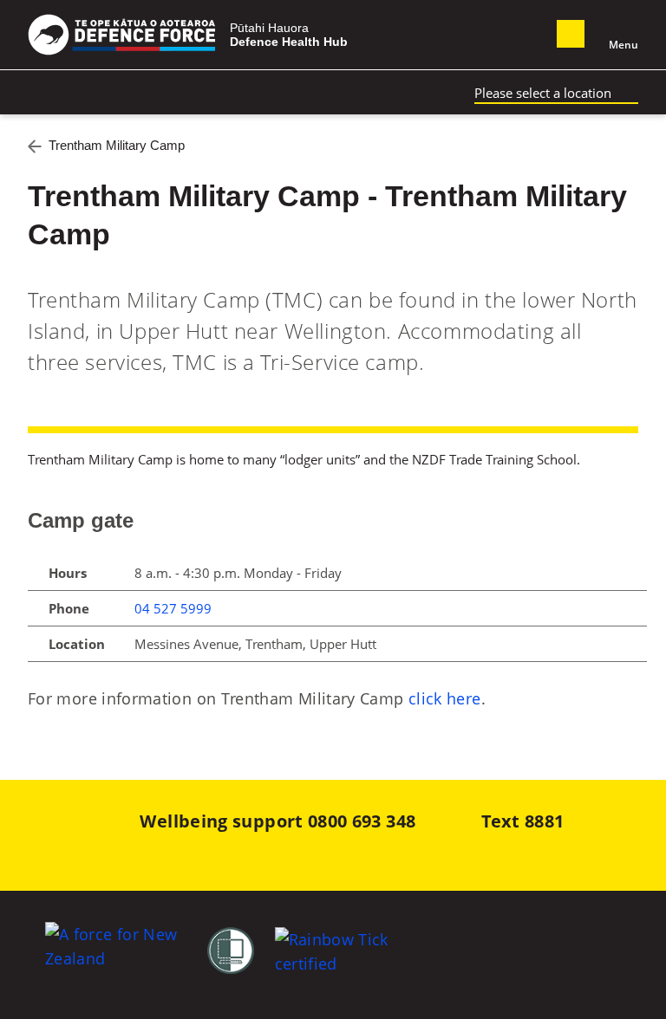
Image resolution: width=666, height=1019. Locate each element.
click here (444, 698)
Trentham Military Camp (117, 145)
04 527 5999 (173, 608)
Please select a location (542, 92)
